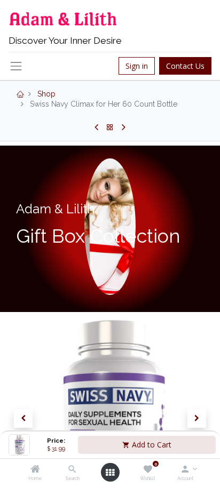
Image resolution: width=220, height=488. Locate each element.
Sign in (136, 66)
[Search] (72, 470)
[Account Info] (185, 470)
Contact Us (185, 66)
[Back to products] (110, 127)
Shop (46, 94)
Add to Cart (150, 444)
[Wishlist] (148, 470)
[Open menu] (110, 472)
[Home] (35, 470)
